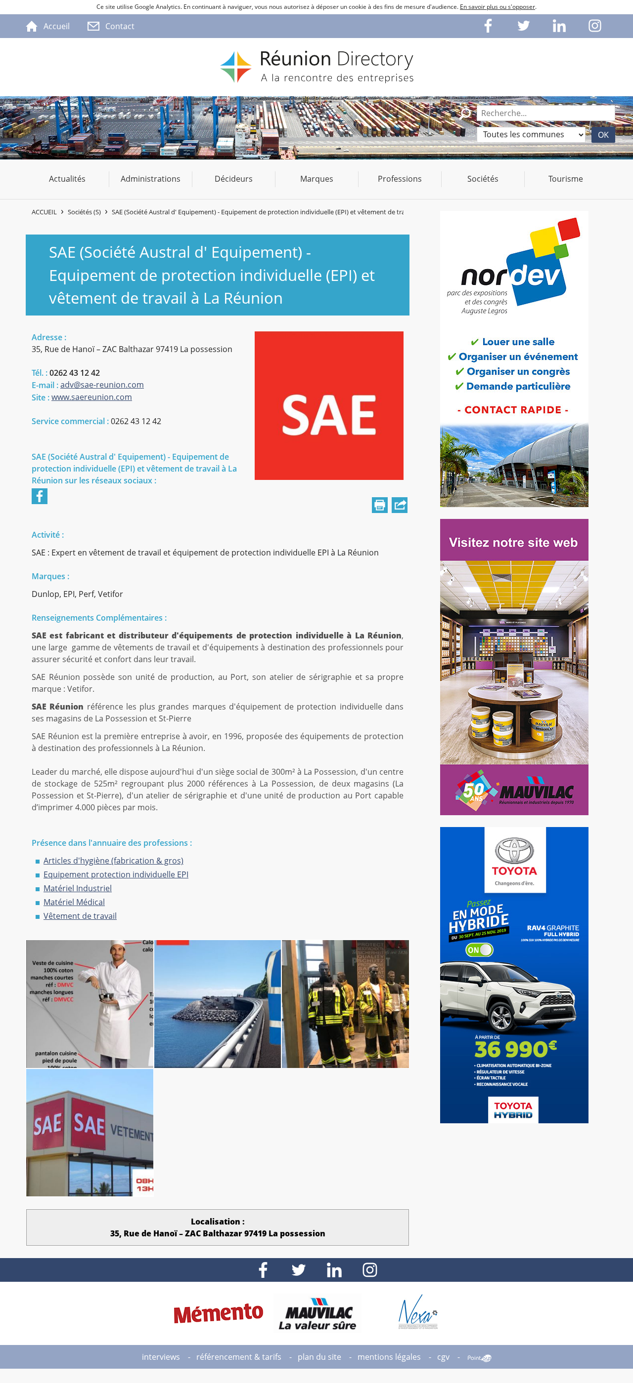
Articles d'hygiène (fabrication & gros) (113, 860)
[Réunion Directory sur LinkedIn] (560, 26)
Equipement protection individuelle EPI (116, 874)
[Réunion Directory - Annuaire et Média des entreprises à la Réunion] (316, 67)
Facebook (39, 496)
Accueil (44, 211)
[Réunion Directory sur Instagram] (595, 26)
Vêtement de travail (80, 915)
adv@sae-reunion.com (102, 384)
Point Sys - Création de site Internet (480, 1358)
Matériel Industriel (78, 888)
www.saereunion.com (91, 397)
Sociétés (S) (84, 211)
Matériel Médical (74, 902)
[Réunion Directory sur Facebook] (488, 26)
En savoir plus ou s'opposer (497, 6)
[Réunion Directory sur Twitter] (524, 26)
